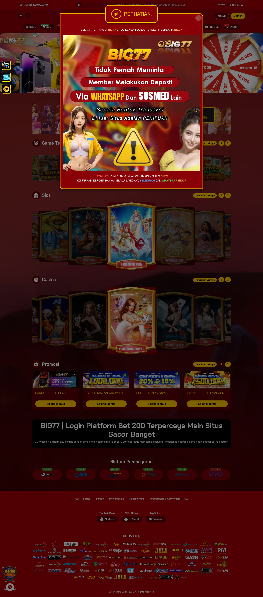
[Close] (198, 18)
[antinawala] (6, 65)
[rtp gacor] (6, 77)
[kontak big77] (6, 89)
